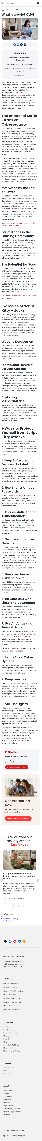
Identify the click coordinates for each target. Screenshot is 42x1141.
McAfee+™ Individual (11, 984)
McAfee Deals (5, 921)
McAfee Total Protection (12, 636)
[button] (13, 906)
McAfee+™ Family (10, 987)
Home (7, 9)
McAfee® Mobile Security (13, 1010)
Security (15, 9)
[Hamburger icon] (38, 3)
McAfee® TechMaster (11, 1006)
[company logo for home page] (8, 3)
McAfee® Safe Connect (12, 998)
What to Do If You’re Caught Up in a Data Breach (18, 224)
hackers (20, 95)
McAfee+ (29, 634)
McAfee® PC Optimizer (12, 1002)
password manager (15, 495)
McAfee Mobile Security (9, 919)
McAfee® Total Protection (13, 991)
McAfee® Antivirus (10, 995)
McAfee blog (23, 738)
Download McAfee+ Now (16, 767)
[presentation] (1, 880)
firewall (15, 648)
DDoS (4, 332)
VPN (1, 916)
